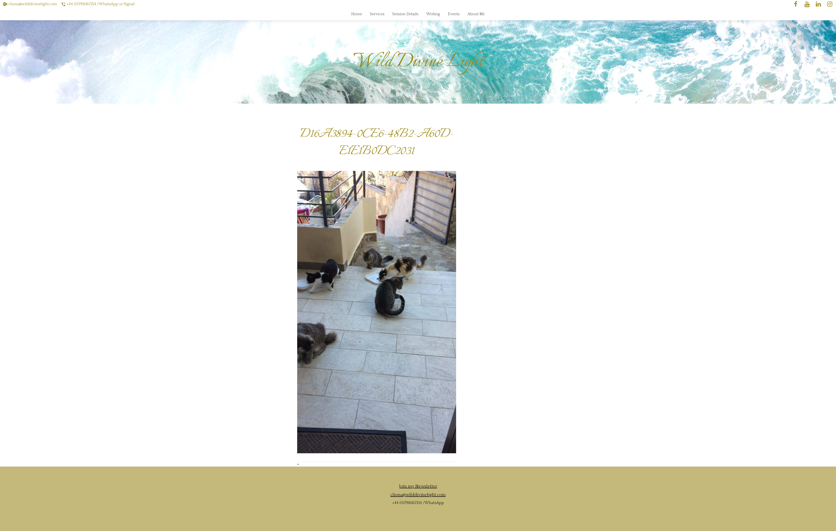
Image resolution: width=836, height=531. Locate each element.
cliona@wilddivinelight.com (32, 4)
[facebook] (796, 4)
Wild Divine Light (418, 62)
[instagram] (830, 4)
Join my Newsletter (418, 486)
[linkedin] (818, 4)
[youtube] (807, 4)
